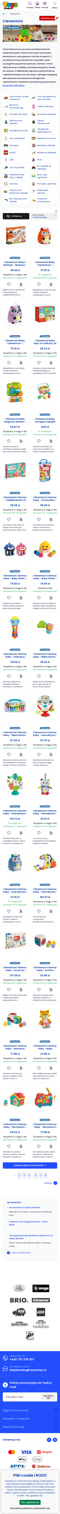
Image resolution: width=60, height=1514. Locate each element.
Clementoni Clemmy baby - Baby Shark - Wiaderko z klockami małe (45, 577)
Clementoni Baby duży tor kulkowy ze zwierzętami (45, 342)
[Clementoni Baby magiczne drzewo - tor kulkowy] (15, 392)
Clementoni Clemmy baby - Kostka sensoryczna (45, 969)
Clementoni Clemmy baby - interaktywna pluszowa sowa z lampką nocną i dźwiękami (45, 812)
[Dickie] (19, 1312)
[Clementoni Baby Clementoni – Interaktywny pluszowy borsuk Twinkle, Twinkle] (15, 314)
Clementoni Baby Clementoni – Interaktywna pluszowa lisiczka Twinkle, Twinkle (45, 263)
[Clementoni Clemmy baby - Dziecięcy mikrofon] (15, 627)
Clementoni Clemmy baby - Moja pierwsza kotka (45, 1047)
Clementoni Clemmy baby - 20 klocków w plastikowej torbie (45, 499)
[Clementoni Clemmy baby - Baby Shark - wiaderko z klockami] (15, 549)
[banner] (15, 5)
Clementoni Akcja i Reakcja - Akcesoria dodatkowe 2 (14, 263)
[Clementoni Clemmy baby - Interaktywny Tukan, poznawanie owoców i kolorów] (45, 862)
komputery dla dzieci (13, 85)
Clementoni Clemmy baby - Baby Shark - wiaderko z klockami (15, 577)
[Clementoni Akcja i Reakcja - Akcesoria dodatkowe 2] (15, 236)
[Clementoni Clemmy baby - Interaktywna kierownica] (45, 706)
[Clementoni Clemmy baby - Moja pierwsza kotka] (45, 1019)
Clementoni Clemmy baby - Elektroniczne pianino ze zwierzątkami (15, 734)
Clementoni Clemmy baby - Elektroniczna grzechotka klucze (45, 655)
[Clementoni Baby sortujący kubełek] (45, 392)
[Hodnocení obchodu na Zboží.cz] (49, 18)
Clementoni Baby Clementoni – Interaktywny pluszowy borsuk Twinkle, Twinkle (15, 342)
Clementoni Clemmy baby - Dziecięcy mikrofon (15, 655)
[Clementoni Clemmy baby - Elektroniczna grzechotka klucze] (45, 627)
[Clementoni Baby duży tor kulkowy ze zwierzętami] (45, 314)
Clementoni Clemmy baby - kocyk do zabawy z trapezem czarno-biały (15, 969)
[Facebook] (49, 1440)
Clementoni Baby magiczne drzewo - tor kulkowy (15, 420)
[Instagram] (55, 1440)
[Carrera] (41, 1300)
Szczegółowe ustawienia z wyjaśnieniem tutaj (30, 1508)
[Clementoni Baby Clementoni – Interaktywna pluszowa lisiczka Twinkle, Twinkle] (45, 236)
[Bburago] (41, 1288)
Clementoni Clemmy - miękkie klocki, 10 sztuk (15, 499)
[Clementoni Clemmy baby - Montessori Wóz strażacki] (45, 1098)
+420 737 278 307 (21, 1359)
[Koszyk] (45, 5)
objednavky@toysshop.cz (27, 1370)
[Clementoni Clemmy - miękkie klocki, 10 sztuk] (15, 471)
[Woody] (30, 1336)
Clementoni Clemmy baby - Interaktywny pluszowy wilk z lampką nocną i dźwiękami (15, 890)
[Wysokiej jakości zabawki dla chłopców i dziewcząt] (4, 14)
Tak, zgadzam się (30, 1502)
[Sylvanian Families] (19, 1324)
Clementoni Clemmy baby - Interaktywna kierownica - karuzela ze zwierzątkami (15, 812)
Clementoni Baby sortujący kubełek (45, 420)
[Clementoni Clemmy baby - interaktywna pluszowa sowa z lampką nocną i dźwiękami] (45, 784)
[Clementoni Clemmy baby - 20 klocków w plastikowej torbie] (45, 471)
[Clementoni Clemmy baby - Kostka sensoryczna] (45, 941)
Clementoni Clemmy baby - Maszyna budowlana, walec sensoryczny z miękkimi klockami (15, 1047)
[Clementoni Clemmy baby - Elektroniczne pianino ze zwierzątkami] (15, 706)
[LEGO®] (41, 1312)
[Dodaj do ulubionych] (8, 284)
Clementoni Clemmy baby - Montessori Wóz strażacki (45, 1125)
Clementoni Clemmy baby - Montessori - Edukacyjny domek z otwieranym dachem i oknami (15, 1125)
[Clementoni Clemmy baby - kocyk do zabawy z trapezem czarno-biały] (15, 941)
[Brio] (19, 1300)
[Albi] (19, 1288)
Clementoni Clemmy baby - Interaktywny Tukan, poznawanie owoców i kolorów (45, 890)
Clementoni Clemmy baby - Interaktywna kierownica (45, 734)
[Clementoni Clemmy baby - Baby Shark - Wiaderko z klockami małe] (45, 549)
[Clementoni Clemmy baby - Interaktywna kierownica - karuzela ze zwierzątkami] (15, 784)
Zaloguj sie (48, 1397)
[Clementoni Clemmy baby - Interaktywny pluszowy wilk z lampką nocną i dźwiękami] (15, 862)
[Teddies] (41, 1324)
